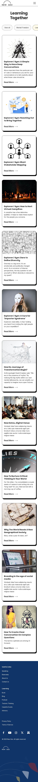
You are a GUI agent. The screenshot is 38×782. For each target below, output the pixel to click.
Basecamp (5, 674)
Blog (3, 696)
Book (3, 692)
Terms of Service (7, 725)
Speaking (5, 671)
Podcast (4, 700)
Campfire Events (7, 707)
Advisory (5, 710)
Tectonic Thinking (8, 703)
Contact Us (5, 682)
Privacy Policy (6, 721)
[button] (34, 3)
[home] (7, 3)
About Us (5, 678)
